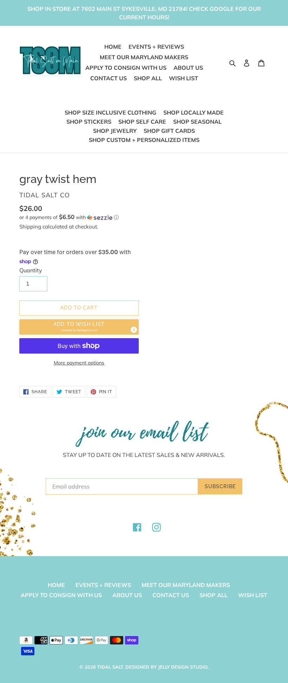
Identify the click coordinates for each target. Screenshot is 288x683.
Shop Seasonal (197, 121)
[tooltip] (134, 330)
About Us (127, 595)
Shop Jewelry (115, 130)
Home (56, 584)
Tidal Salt (110, 667)
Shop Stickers (88, 121)
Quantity (30, 270)
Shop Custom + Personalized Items (144, 139)
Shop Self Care (142, 121)
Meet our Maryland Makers (186, 584)
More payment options (79, 363)
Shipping (30, 226)
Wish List (252, 595)
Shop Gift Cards (169, 130)
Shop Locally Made (193, 112)
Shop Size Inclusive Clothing (110, 112)
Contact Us (170, 595)
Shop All (213, 595)
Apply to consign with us (61, 595)
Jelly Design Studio (183, 667)
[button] (69, 217)
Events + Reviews (103, 584)
